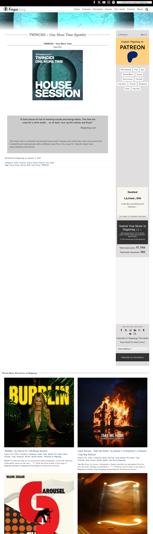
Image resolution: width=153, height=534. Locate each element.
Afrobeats (32, 454)
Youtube (7, 457)
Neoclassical (126, 69)
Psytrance (122, 84)
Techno (132, 84)
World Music (128, 74)
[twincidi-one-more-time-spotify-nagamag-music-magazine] (57, 50)
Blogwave (143, 84)
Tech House (35, 165)
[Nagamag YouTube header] (104, 2)
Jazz (142, 69)
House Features (39, 163)
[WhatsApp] (139, 330)
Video (65, 454)
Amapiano (20, 457)
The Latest (50, 163)
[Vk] (130, 334)
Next (143, 34)
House (29, 163)
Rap (87, 460)
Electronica (127, 79)
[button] (146, 9)
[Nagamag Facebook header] (95, 2)
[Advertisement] (132, 105)
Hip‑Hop (136, 88)
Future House (14, 165)
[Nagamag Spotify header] (114, 2)
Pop (136, 69)
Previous (124, 34)
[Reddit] (130, 330)
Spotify (50, 454)
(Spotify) (58, 45)
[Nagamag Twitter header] (100, 2)
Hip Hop (111, 458)
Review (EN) (25, 165)
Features (22, 163)
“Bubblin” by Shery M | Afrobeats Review (25, 450)
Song (45, 454)
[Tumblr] (143, 330)
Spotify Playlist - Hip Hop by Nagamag (111, 460)
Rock (127, 88)
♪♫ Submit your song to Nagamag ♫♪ (134, 2)
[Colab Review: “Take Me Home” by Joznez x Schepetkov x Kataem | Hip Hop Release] (112, 412)
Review (27, 457)
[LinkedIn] (135, 330)
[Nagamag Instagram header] (109, 2)
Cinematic (81, 460)
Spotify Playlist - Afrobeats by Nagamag (46, 457)
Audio (16, 163)
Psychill (139, 79)
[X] (126, 330)
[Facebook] (121, 330)
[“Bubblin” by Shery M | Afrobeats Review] (39, 412)
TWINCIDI (45, 165)
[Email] (135, 334)
